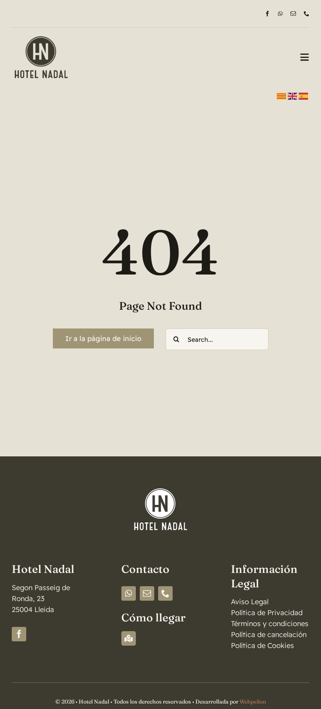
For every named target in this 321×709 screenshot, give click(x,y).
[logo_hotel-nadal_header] (41, 31)
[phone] (306, 13)
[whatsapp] (280, 13)
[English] (293, 95)
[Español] (304, 95)
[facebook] (267, 13)
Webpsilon (253, 701)
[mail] (293, 13)
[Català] (282, 95)
